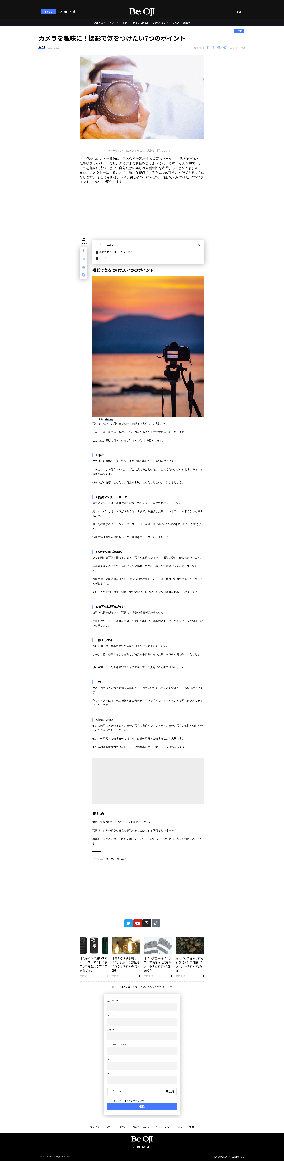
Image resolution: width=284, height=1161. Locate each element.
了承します (127, 1100)
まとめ (102, 258)
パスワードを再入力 (117, 1044)
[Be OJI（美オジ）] (142, 12)
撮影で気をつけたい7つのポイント (118, 252)
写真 (116, 858)
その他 (239, 30)
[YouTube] (66, 11)
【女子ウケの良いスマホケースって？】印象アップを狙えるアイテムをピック (93, 964)
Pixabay (109, 419)
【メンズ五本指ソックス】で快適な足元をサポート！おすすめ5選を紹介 (158, 964)
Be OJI (41, 47)
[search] (232, 12)
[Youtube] (137, 923)
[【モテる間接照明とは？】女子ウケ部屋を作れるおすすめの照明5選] (126, 945)
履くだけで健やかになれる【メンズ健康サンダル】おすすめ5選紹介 (190, 964)
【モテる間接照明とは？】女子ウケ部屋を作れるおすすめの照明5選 (126, 964)
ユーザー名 (112, 1001)
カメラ (109, 858)
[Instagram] (70, 11)
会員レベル (115, 1091)
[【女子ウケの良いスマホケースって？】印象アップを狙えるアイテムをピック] (94, 945)
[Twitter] (61, 11)
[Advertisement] (142, 210)
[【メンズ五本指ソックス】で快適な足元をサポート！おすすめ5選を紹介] (158, 945)
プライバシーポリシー (133, 1100)
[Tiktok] (74, 11)
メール (110, 1015)
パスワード (112, 1030)
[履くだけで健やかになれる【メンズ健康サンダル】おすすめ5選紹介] (190, 945)
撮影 (123, 858)
